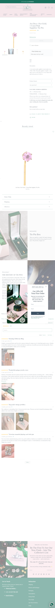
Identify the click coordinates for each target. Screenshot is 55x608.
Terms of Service (34, 318)
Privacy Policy (38, 317)
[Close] (46, 286)
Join (38, 313)
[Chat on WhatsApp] (51, 604)
